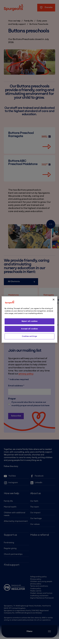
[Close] (53, 299)
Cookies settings (29, 336)
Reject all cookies (29, 321)
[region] (29, 319)
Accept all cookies (29, 329)
